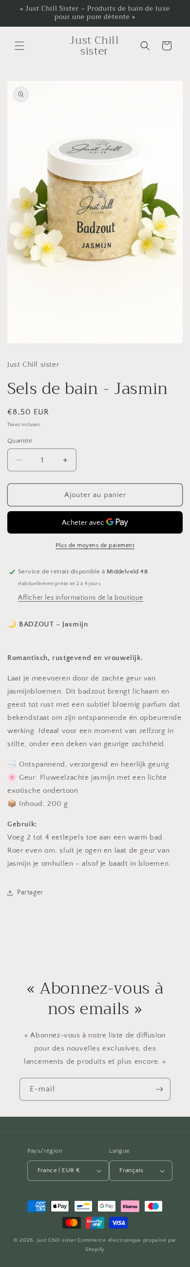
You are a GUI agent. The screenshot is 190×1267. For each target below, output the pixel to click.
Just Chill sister (56, 1240)
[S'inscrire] (159, 1089)
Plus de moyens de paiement (95, 545)
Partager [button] (30, 892)
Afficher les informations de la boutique (80, 598)
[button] (19, 45)
